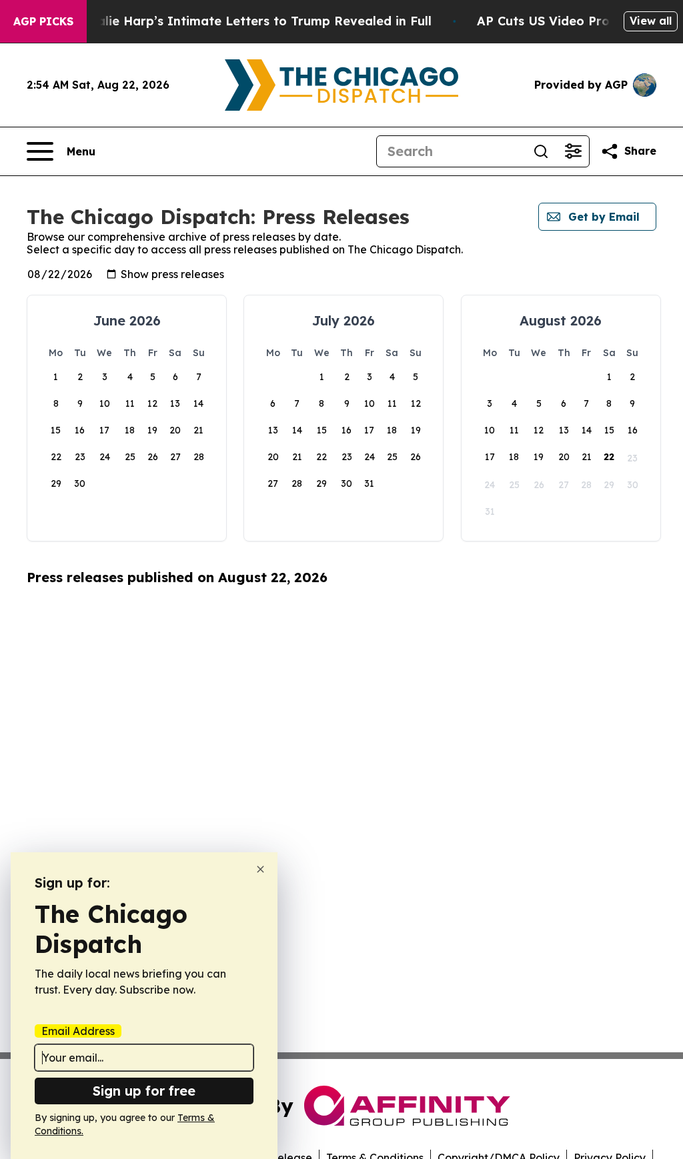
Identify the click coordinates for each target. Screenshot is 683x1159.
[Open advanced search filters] (573, 151)
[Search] (541, 151)
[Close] (260, 869)
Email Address (78, 1031)
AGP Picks (43, 21)
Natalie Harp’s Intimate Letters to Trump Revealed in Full (253, 21)
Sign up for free (144, 1090)
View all (651, 20)
